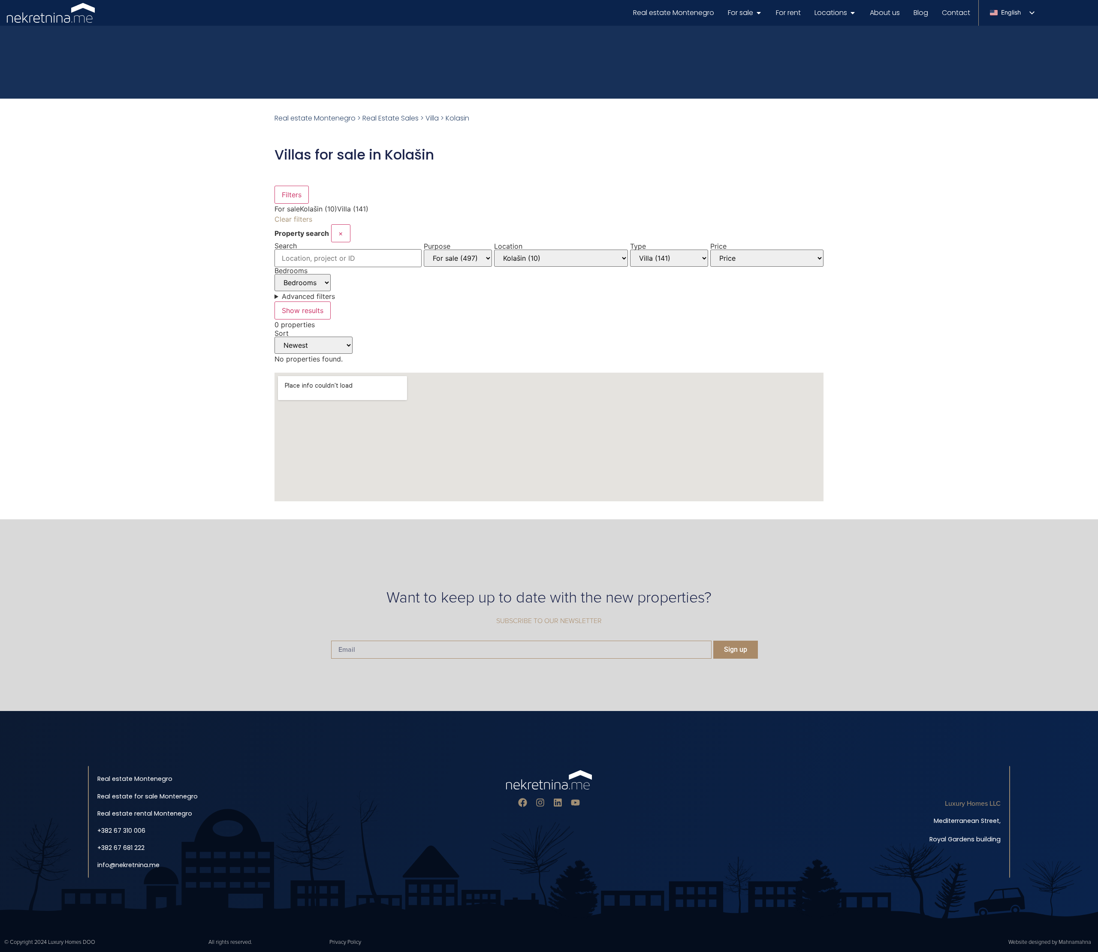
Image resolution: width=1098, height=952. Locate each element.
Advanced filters (308, 296)
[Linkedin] (557, 802)
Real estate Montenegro (315, 118)
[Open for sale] (758, 12)
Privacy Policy (345, 942)
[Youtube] (575, 802)
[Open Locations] (852, 12)
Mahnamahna (1075, 942)
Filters (292, 194)
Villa (432, 118)
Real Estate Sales (390, 118)
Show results (302, 310)
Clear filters (293, 219)
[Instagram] (540, 802)
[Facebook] (522, 802)
